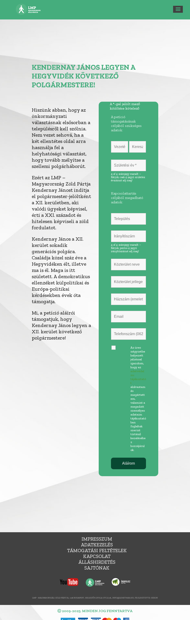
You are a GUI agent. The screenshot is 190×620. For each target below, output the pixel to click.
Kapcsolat (97, 556)
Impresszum (97, 539)
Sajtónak (96, 568)
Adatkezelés (97, 545)
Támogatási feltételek (97, 550)
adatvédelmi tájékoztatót (138, 377)
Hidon (154, 597)
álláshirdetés (96, 562)
